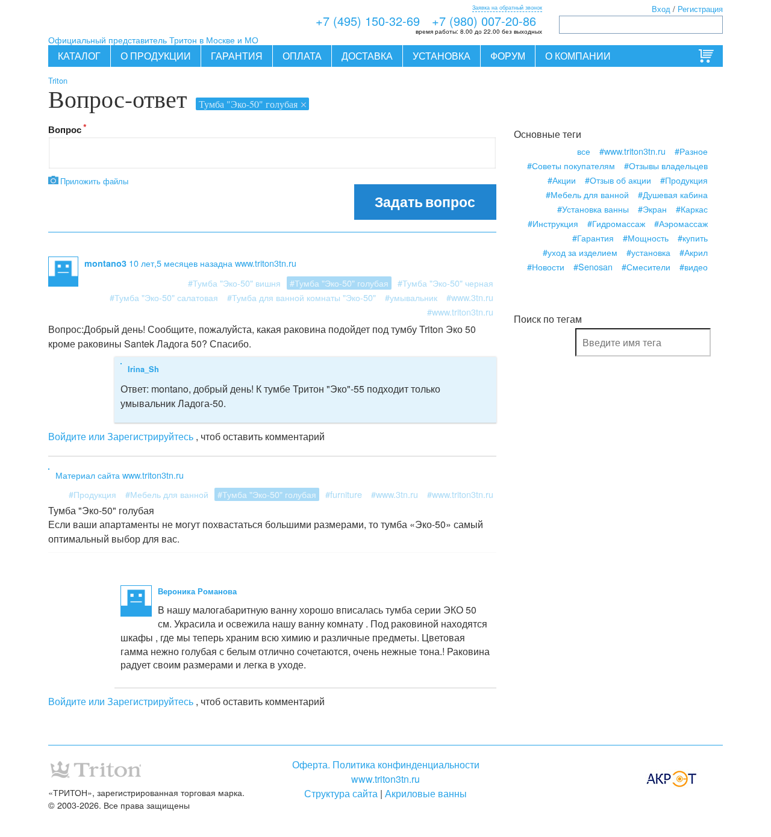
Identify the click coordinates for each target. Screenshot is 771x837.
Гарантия (237, 56)
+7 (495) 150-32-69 (368, 21)
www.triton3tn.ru (385, 779)
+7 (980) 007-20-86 (484, 21)
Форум (507, 56)
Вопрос (64, 129)
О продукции (155, 56)
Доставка (367, 56)
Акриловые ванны (426, 793)
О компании (578, 56)
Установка (441, 56)
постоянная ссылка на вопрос (379, 263)
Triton (57, 80)
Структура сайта (341, 793)
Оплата (302, 56)
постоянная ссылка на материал (272, 474)
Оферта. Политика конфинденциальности (385, 764)
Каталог (79, 56)
